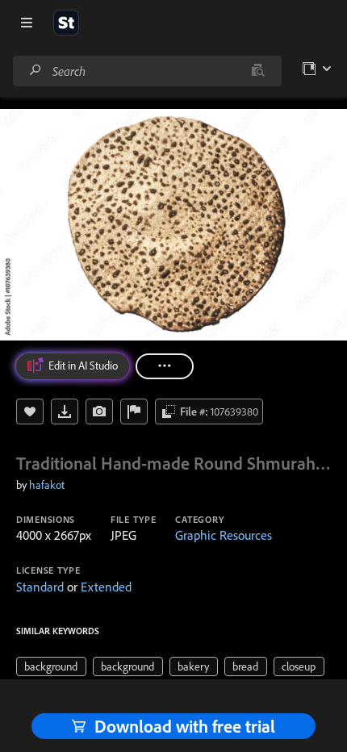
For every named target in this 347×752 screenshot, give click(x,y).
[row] (51, 666)
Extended (106, 587)
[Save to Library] (30, 411)
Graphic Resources (223, 535)
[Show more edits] (165, 366)
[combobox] (147, 71)
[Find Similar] (99, 411)
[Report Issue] (134, 411)
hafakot (47, 485)
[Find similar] (258, 71)
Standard (40, 587)
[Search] (35, 70)
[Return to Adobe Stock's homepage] (66, 23)
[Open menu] (26, 23)
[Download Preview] (64, 411)
